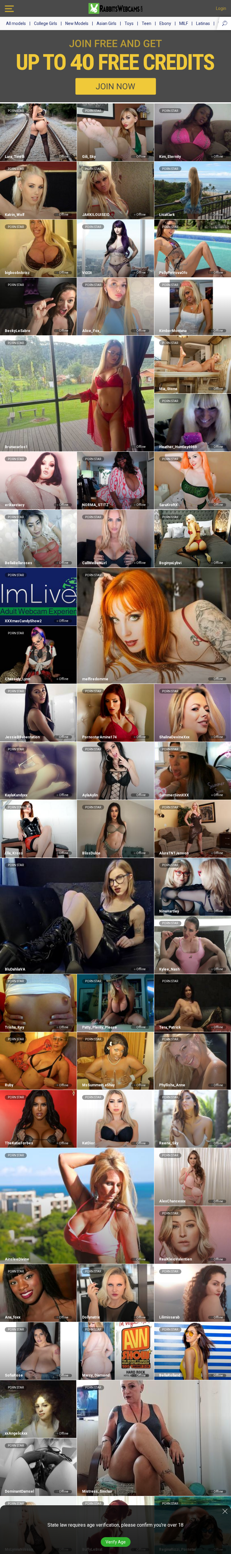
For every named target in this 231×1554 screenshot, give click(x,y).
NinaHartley (169, 911)
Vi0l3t (86, 273)
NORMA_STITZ (95, 505)
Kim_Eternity (170, 157)
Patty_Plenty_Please (99, 1027)
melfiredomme (95, 679)
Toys (129, 23)
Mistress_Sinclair (97, 1491)
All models (16, 23)
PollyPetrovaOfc (173, 273)
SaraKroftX (168, 505)
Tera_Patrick (170, 1027)
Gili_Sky (88, 157)
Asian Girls (106, 23)
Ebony (165, 23)
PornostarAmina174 (99, 737)
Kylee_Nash (169, 969)
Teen (146, 23)
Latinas (203, 23)
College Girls (45, 23)
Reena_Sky (168, 1143)
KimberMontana (172, 331)
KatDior (88, 1143)
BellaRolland (169, 1375)
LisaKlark (167, 215)
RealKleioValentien (175, 1259)
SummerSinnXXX (174, 795)
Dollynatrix (91, 1317)
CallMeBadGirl (94, 563)
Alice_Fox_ (91, 331)
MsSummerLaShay (98, 1085)
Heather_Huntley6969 (178, 447)
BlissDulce (91, 853)
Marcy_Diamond (95, 1375)
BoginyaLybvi (170, 563)
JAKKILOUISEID (95, 215)
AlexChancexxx (172, 1201)
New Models (76, 23)
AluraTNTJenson (174, 853)
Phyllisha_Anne (172, 1085)
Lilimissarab (169, 1317)
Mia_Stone (168, 389)
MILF (183, 23)
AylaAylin (89, 795)
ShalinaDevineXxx (174, 737)
